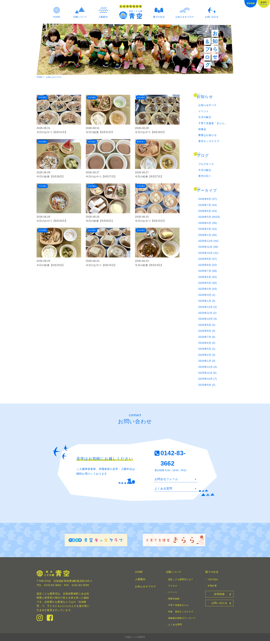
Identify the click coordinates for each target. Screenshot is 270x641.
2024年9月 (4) (206, 325)
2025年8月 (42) (207, 265)
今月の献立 (204, 117)
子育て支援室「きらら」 (212, 123)
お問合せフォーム (166, 479)
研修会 (202, 129)
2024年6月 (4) (206, 343)
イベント (203, 111)
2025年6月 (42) (207, 277)
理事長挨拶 (174, 598)
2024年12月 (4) (207, 307)
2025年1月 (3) (206, 301)
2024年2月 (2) (206, 355)
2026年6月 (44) (207, 211)
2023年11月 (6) (207, 373)
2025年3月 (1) (206, 295)
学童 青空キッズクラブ (180, 611)
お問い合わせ (219, 603)
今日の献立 (204, 170)
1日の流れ (213, 579)
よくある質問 (163, 488)
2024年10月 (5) (207, 319)
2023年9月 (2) (206, 385)
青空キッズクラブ (208, 141)
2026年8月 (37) (207, 199)
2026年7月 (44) (207, 205)
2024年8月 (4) (206, 331)
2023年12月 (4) (207, 367)
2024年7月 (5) (206, 337)
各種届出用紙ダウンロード (182, 618)
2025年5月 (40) (207, 283)
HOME (39, 77)
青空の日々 (204, 176)
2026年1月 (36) (207, 235)
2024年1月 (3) (206, 361)
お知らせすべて (207, 105)
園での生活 (211, 572)
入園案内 (140, 579)
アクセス (172, 585)
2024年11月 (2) (207, 313)
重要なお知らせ (207, 135)
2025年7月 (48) (207, 271)
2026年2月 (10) (207, 229)
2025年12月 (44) (208, 241)
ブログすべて (206, 164)
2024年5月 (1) (206, 349)
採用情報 (219, 594)
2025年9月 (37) (207, 259)
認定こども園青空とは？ (180, 579)
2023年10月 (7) (207, 378)
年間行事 (212, 585)
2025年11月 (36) (208, 247)
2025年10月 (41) (208, 253)
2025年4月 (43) (207, 289)
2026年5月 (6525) (209, 217)
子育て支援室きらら (178, 605)
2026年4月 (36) (207, 223)
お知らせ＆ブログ (145, 586)
